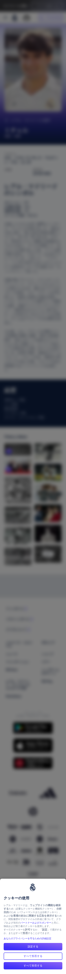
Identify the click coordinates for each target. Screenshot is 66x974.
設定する (33, 946)
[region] (33, 926)
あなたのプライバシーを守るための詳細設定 (27, 938)
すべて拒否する (33, 956)
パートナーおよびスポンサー (35, 922)
